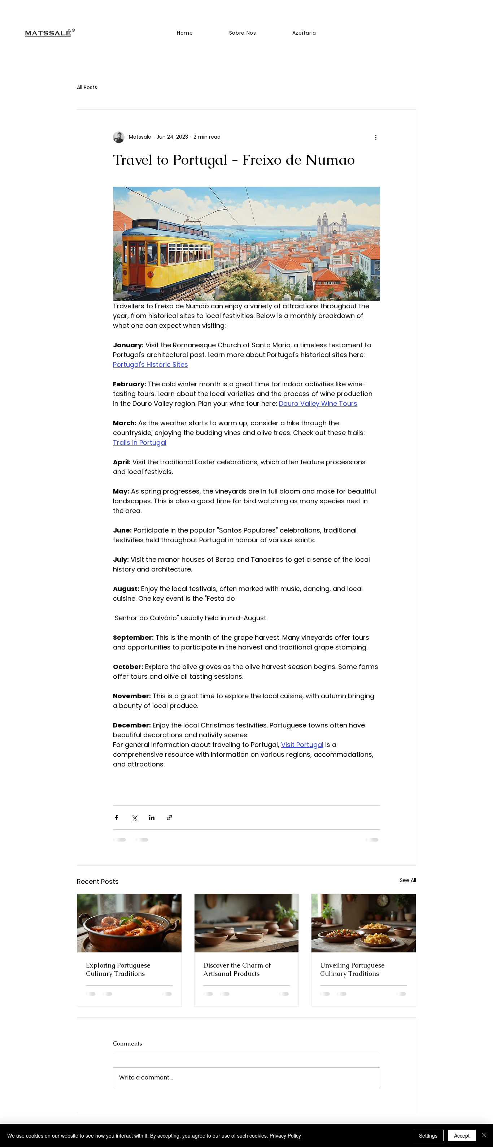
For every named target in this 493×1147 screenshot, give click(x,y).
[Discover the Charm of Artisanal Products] (247, 923)
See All (408, 880)
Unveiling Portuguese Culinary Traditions (352, 969)
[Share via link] (169, 817)
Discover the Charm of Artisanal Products (237, 969)
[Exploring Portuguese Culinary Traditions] (129, 923)
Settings (428, 1135)
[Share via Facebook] (116, 817)
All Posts (87, 87)
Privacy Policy (285, 1135)
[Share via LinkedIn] (151, 817)
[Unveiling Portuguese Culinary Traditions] (363, 923)
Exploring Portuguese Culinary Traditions (118, 969)
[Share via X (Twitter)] (134, 817)
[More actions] (375, 137)
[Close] (484, 1135)
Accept (462, 1135)
